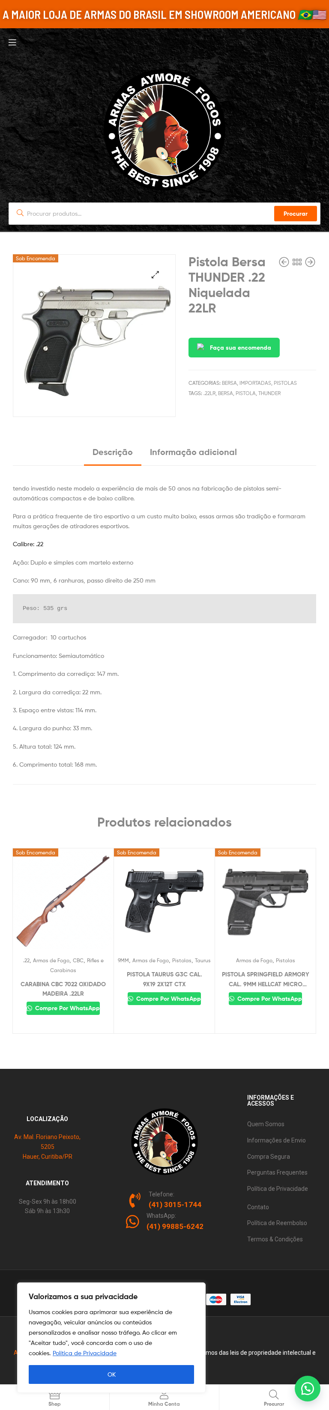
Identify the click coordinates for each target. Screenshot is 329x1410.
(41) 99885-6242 (175, 1226)
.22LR (209, 393)
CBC (78, 960)
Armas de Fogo (51, 960)
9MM (123, 960)
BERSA (225, 393)
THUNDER (269, 393)
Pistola (246, 393)
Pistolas (285, 383)
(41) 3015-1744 (175, 1204)
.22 (26, 960)
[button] (155, 274)
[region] (111, 1337)
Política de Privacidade (85, 1352)
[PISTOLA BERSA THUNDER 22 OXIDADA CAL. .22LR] (310, 262)
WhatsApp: (161, 1215)
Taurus (203, 960)
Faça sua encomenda (240, 347)
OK (112, 1374)
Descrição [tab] (113, 451)
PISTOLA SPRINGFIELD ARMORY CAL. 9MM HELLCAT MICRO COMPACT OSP (265, 979)
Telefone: (161, 1194)
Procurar (296, 213)
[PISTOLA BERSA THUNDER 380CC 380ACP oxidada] (285, 262)
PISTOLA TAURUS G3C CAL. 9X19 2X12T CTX (164, 979)
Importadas (255, 383)
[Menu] (164, 41)
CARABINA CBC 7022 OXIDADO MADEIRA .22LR (63, 989)
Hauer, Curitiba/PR (47, 1156)
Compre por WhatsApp (66, 1008)
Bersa (229, 383)
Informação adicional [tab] (193, 451)
